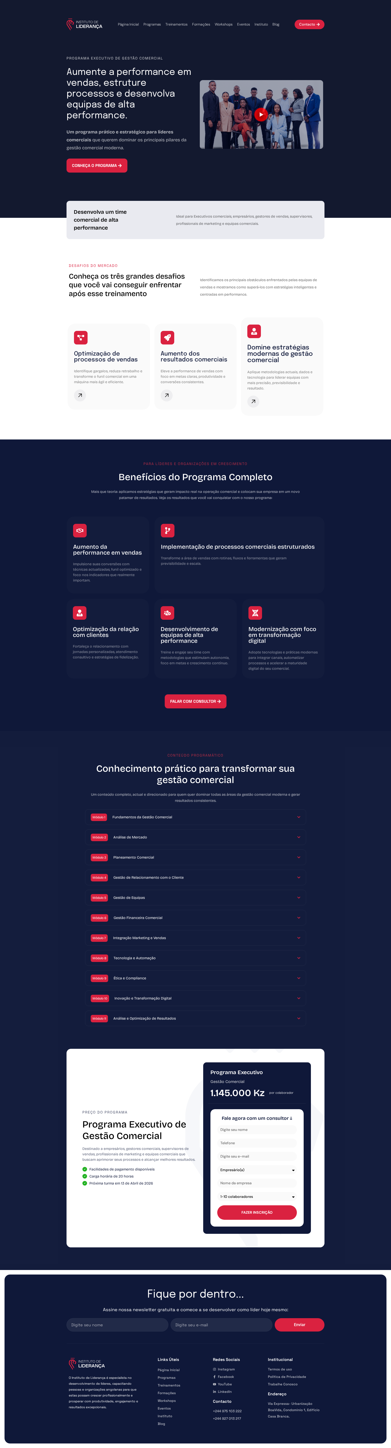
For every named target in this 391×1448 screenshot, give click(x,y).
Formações (201, 24)
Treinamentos (176, 24)
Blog (275, 24)
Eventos (243, 24)
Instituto (261, 24)
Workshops (224, 24)
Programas (152, 24)
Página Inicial (128, 24)
